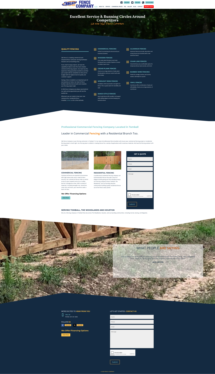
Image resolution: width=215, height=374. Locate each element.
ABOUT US (101, 6)
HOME (96, 6)
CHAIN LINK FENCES (138, 61)
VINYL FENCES (136, 82)
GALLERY (129, 6)
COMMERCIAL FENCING (107, 49)
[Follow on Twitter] (74, 325)
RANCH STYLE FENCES (107, 94)
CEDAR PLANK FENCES (107, 69)
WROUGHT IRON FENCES (108, 81)
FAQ (125, 6)
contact (69, 100)
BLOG (134, 6)
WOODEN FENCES (105, 58)
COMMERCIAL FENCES (117, 6)
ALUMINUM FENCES (138, 49)
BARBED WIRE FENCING (140, 72)
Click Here (66, 198)
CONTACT (140, 6)
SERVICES (107, 6)
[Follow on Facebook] (62, 325)
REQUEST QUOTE (149, 6)
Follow (68, 325)
